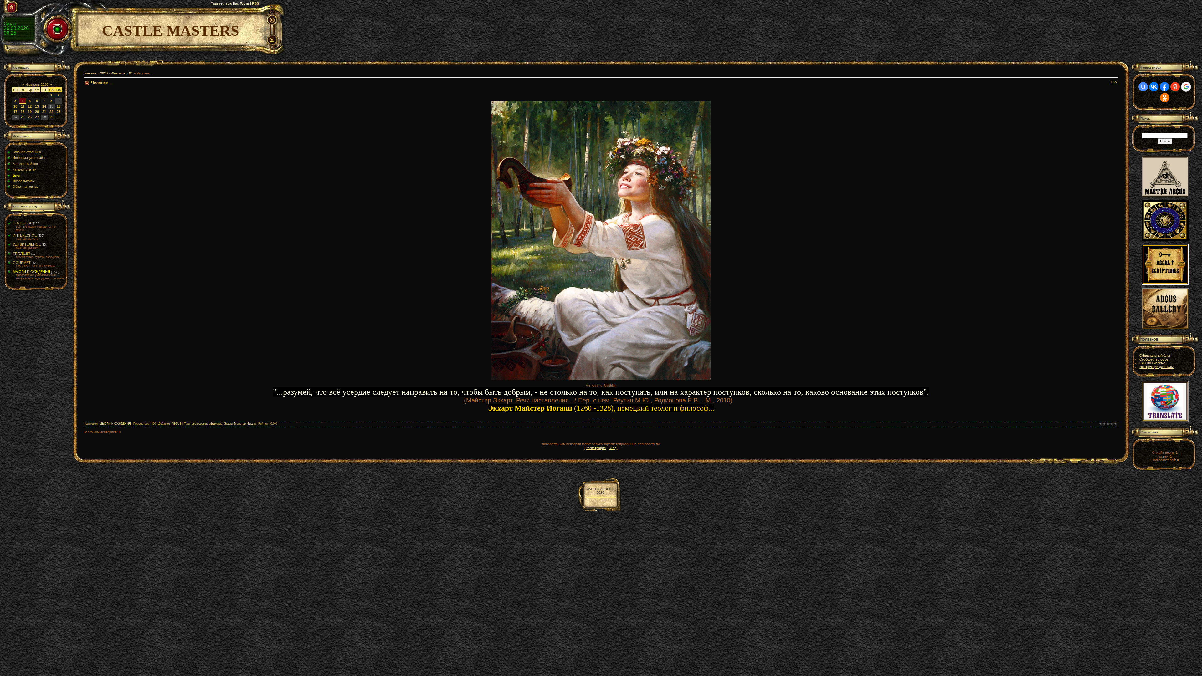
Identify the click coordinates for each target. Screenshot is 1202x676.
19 (30, 112)
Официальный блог (1154, 355)
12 (30, 106)
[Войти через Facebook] (1164, 86)
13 (37, 106)
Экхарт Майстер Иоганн (240, 423)
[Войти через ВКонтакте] (1153, 86)
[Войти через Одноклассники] (1164, 97)
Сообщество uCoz (1154, 359)
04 (131, 73)
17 (15, 112)
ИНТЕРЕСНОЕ (25, 235)
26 (30, 117)
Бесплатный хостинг (600, 496)
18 (22, 112)
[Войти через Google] (1186, 87)
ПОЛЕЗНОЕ (22, 223)
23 (58, 112)
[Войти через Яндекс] (1175, 86)
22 (51, 112)
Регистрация (596, 448)
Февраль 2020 (37, 84)
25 (22, 117)
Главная (90, 73)
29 (51, 117)
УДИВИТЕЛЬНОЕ (27, 244)
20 (37, 112)
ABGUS (177, 423)
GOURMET (22, 262)
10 (15, 106)
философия (199, 423)
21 (44, 112)
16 (58, 106)
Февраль (118, 73)
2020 (104, 73)
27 (37, 117)
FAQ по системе (1152, 363)
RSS (255, 3)
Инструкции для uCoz (1156, 367)
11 (22, 106)
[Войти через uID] (1143, 86)
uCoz (600, 499)
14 (44, 106)
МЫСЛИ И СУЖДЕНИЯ (31, 272)
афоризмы (215, 423)
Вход (612, 448)
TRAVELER (21, 253)
